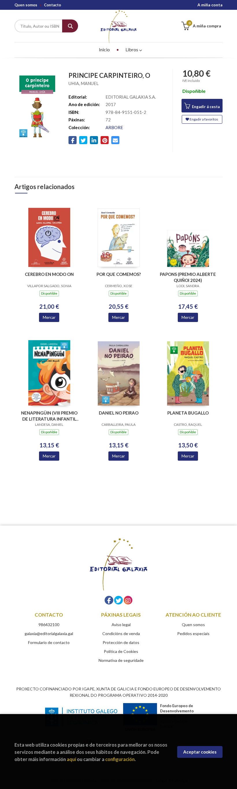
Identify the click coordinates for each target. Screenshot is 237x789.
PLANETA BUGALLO (188, 412)
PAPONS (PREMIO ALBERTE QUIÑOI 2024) (188, 277)
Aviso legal (121, 624)
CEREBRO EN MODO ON (49, 274)
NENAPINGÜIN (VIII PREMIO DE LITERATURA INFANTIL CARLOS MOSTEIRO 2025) (49, 415)
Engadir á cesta (205, 106)
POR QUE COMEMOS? (119, 274)
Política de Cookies (121, 651)
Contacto (52, 5)
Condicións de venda (121, 633)
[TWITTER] (118, 600)
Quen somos (25, 5)
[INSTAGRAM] (128, 600)
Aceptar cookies (199, 751)
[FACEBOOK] (109, 600)
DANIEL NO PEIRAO (118, 412)
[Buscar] (70, 26)
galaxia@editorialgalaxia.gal (49, 633)
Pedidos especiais (193, 633)
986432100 (48, 624)
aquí (71, 759)
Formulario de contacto (49, 642)
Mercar (49, 317)
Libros (132, 49)
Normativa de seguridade (121, 660)
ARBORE (114, 127)
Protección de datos (121, 642)
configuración (120, 759)
